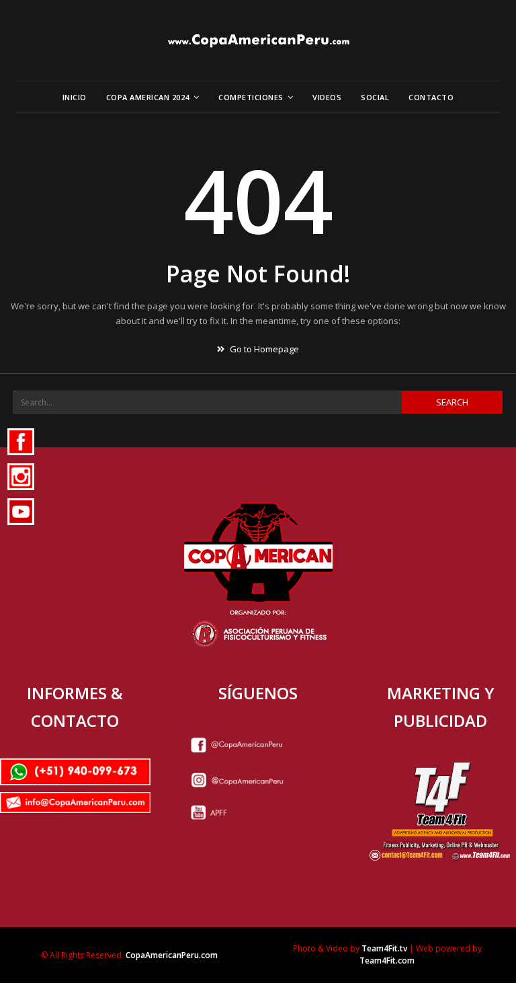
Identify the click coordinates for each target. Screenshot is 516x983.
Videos (326, 97)
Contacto (431, 97)
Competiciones (251, 97)
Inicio (74, 97)
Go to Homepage (263, 349)
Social (375, 97)
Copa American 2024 (147, 97)
